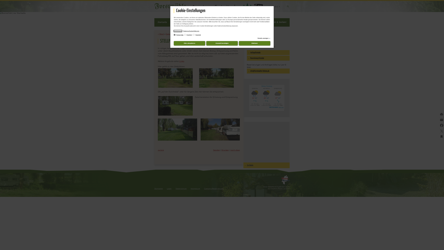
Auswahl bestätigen (222, 43)
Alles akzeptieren (189, 43)
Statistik (198, 35)
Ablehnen (254, 43)
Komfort (189, 35)
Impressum (178, 31)
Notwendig (180, 35)
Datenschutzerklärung (191, 31)
